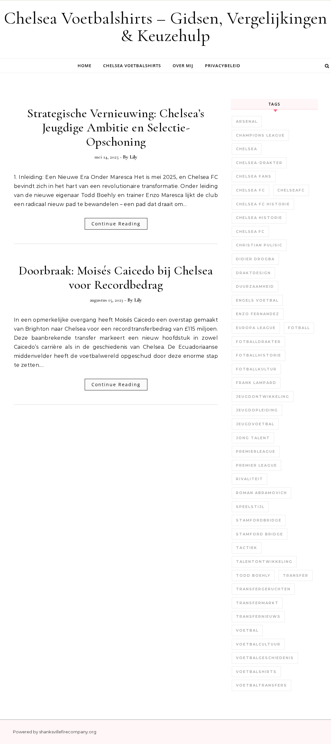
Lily (133, 157)
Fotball (299, 328)
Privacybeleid (222, 65)
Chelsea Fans (254, 176)
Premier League (256, 465)
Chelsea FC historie (263, 204)
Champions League (260, 135)
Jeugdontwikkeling (262, 396)
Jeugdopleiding (257, 410)
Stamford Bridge (259, 534)
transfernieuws (258, 616)
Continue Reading (116, 224)
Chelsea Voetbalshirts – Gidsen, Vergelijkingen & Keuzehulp (165, 26)
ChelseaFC (291, 190)
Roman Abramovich (261, 493)
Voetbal (247, 630)
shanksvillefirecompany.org (67, 731)
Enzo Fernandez (257, 314)
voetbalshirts (256, 671)
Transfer (295, 575)
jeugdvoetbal (255, 424)
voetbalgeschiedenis (265, 658)
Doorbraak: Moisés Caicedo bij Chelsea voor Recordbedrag (116, 277)
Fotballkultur (256, 369)
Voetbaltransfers (261, 685)
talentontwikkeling (264, 561)
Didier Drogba (255, 259)
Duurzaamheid (255, 286)
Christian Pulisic (259, 245)
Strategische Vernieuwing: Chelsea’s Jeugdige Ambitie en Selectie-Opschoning (116, 127)
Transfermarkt (257, 603)
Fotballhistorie (258, 355)
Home (84, 65)
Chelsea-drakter (259, 162)
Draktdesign (253, 273)
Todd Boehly (253, 575)
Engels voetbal (257, 300)
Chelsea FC (250, 190)
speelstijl (250, 506)
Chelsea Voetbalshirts (132, 65)
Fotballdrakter (258, 341)
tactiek (246, 547)
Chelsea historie (259, 217)
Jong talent (253, 438)
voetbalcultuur (258, 644)
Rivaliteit (249, 479)
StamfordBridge (259, 520)
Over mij (183, 65)
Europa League (256, 328)
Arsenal (247, 121)
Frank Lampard (256, 382)
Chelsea (246, 149)
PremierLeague (255, 451)
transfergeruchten (263, 589)
